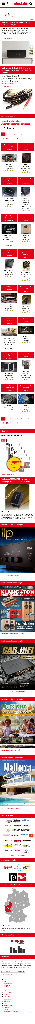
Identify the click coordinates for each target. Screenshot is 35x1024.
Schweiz (7, 925)
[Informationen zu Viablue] (26, 851)
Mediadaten (7, 1002)
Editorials (7, 996)
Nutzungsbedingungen (11, 1011)
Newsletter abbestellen (9, 974)
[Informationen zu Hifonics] (24, 835)
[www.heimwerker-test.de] (27, 871)
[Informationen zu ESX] (8, 831)
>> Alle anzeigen (6, 38)
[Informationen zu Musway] (27, 841)
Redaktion (7, 985)
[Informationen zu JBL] (31, 836)
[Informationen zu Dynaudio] (17, 826)
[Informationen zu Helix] (15, 835)
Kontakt (6, 1009)
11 (10, 138)
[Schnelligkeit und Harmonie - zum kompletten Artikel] (17, 101)
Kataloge (6, 991)
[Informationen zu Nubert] (8, 845)
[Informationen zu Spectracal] (9, 850)
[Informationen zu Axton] (25, 820)
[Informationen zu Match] (8, 841)
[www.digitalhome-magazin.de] (8, 871)
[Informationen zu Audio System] (16, 821)
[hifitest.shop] (22, 880)
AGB (5, 1003)
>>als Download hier (8, 475)
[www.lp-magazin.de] (13, 880)
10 (7, 138)
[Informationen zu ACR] (9, 821)
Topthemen (7, 994)
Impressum (7, 1000)
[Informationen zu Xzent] (13, 856)
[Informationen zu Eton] (16, 830)
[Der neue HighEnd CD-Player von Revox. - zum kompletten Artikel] (17, 53)
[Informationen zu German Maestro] (25, 830)
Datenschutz (8, 1005)
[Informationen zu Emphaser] (27, 826)
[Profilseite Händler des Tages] (17, 946)
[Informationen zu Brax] (8, 826)
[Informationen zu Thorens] (18, 850)
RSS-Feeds (7, 993)
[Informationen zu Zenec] (22, 856)
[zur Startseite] (19, 3)
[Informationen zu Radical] (27, 846)
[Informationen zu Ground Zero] (6, 835)
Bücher (6, 981)
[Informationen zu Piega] (17, 845)
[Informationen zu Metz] (17, 841)
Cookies (6, 1007)
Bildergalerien (8, 989)
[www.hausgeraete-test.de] (17, 871)
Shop (5, 979)
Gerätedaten (8, 987)
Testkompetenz (8, 983)
